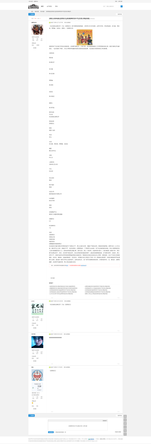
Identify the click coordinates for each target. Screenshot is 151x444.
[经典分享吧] (33, 8)
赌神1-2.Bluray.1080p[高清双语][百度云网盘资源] (96, 293)
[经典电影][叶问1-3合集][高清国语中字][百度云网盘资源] (98, 288)
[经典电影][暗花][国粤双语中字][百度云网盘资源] (96, 290)
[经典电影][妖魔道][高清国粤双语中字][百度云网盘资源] (97, 292)
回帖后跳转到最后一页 (61, 432)
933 (41, 396)
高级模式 (105, 420)
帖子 (104, 6)
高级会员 (34, 401)
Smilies (60, 420)
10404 (37, 45)
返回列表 (120, 14)
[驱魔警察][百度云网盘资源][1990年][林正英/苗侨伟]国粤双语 (63, 288)
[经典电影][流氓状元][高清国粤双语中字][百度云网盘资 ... (59, 11)
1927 (42, 352)
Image (53, 420)
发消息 (34, 47)
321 (33, 38)
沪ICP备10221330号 (111, 439)
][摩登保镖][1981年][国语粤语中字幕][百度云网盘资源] (97, 286)
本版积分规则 (118, 431)
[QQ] (91, 439)
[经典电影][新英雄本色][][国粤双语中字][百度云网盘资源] (62, 290)
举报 (118, 297)
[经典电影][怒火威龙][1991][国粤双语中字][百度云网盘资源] (63, 292)
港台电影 (42, 11)
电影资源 (37, 11)
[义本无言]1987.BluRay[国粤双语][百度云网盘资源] (61, 293)
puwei (32, 301)
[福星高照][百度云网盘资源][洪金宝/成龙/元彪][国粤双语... (63, 286)
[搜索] (122, 6)
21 (37, 319)
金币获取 (49, 6)
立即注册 (120, 1)
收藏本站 (36, 1)
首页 (42, 6)
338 (37, 38)
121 (37, 396)
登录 (116, 1)
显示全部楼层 (67, 22)
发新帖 (32, 14)
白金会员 (34, 323)
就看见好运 (34, 22)
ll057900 (33, 334)
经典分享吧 (29, 11)
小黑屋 (97, 439)
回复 (67, 265)
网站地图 (120, 439)
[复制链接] (92, 18)
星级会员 (34, 43)
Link (55, 420)
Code (58, 420)
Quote (56, 420)
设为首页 (31, 1)
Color (51, 420)
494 (37, 352)
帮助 (56, 6)
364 (41, 319)
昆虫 (32, 367)
